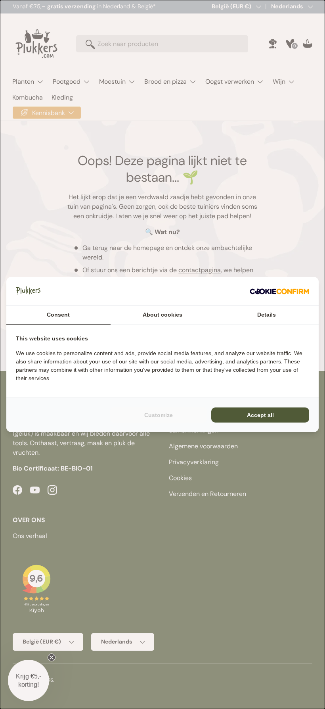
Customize (158, 415)
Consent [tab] (58, 314)
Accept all (260, 415)
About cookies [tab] (162, 314)
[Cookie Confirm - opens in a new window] (279, 291)
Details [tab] (266, 314)
